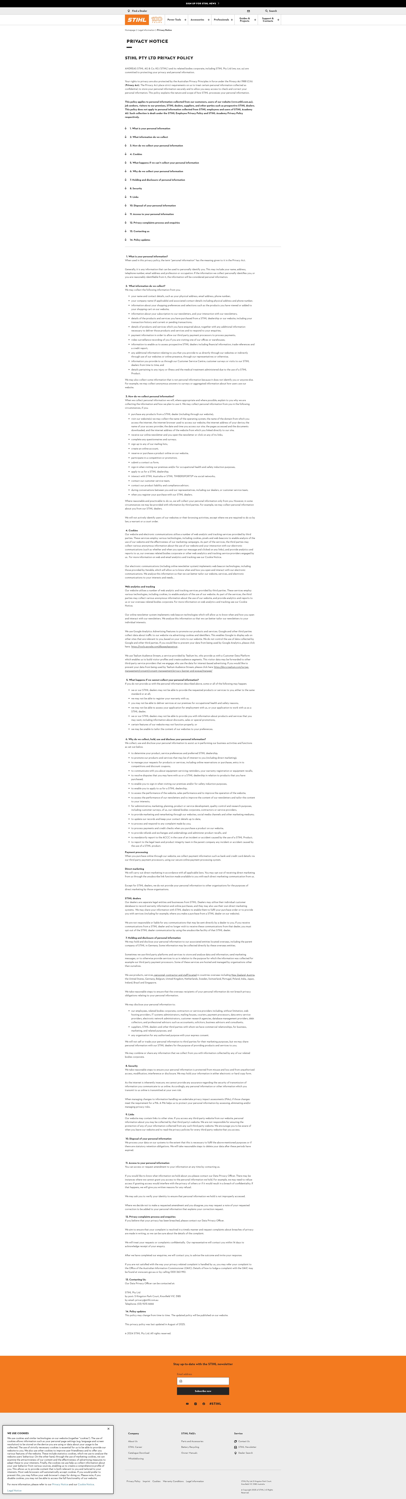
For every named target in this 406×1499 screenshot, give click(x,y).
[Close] (108, 1428)
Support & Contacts (268, 20)
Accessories (197, 20)
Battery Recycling (190, 1447)
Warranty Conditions (173, 1481)
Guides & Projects (244, 20)
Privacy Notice (60, 1484)
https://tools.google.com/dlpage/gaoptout (154, 647)
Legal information (195, 1481)
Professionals (221, 20)
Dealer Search (245, 1453)
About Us (133, 1441)
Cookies (156, 1481)
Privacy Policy (133, 1481)
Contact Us (244, 1441)
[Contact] (248, 11)
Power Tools (174, 20)
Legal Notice (14, 1490)
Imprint (146, 1481)
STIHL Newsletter (247, 1447)
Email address (184, 1374)
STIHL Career (135, 1447)
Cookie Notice (86, 1484)
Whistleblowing (136, 1459)
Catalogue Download (138, 1453)
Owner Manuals (189, 1453)
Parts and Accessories (192, 1441)
